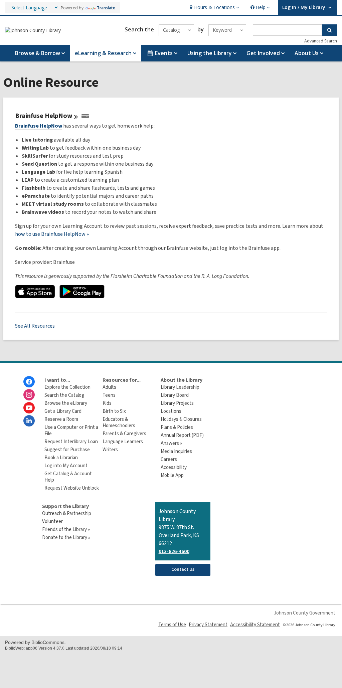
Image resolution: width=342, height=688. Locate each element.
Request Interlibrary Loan (71, 441)
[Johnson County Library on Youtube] (29, 407)
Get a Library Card (62, 411)
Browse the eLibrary (65, 403)
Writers (110, 449)
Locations (171, 411)
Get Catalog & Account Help (68, 477)
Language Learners (123, 441)
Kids (107, 403)
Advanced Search (320, 41)
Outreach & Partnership (66, 513)
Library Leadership (180, 387)
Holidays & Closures (181, 419)
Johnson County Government (304, 613)
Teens (109, 395)
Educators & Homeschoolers (119, 422)
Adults (109, 387)
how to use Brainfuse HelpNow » (52, 234)
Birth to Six (114, 411)
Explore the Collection (67, 387)
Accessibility (174, 467)
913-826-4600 (174, 551)
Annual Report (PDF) (182, 435)
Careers (169, 459)
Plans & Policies (177, 427)
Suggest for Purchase (67, 449)
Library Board (175, 395)
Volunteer (52, 521)
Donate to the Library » (66, 537)
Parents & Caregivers (124, 433)
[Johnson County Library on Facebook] (29, 381)
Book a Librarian (61, 457)
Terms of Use (172, 624)
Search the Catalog (64, 395)
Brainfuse (43, 116)
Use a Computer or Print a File (71, 430)
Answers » (171, 443)
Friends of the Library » (66, 529)
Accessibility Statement (255, 624)
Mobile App (172, 475)
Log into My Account (66, 465)
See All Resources (35, 326)
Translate (106, 8)
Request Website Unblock (71, 488)
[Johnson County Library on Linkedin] (29, 420)
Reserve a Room (61, 419)
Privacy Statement (208, 624)
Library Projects (177, 403)
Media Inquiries (176, 451)
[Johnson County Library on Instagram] (29, 394)
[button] (213, 7)
